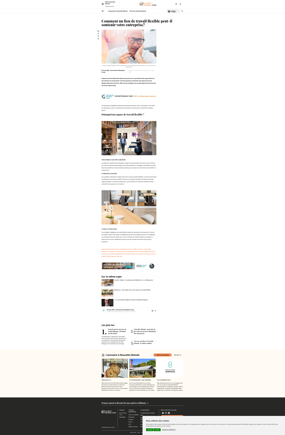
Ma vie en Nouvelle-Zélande (138, 11)
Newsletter (122, 417)
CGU (129, 424)
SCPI (141, 415)
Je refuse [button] (157, 429)
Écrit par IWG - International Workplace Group (113, 71)
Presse (130, 422)
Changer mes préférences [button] (168, 429)
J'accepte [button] (149, 429)
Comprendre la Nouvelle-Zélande (117, 11)
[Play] (178, 11)
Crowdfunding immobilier (147, 413)
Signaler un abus (133, 426)
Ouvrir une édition (133, 415)
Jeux (141, 424)
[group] (178, 11)
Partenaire (131, 417)
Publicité (130, 419)
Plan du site (133, 432)
